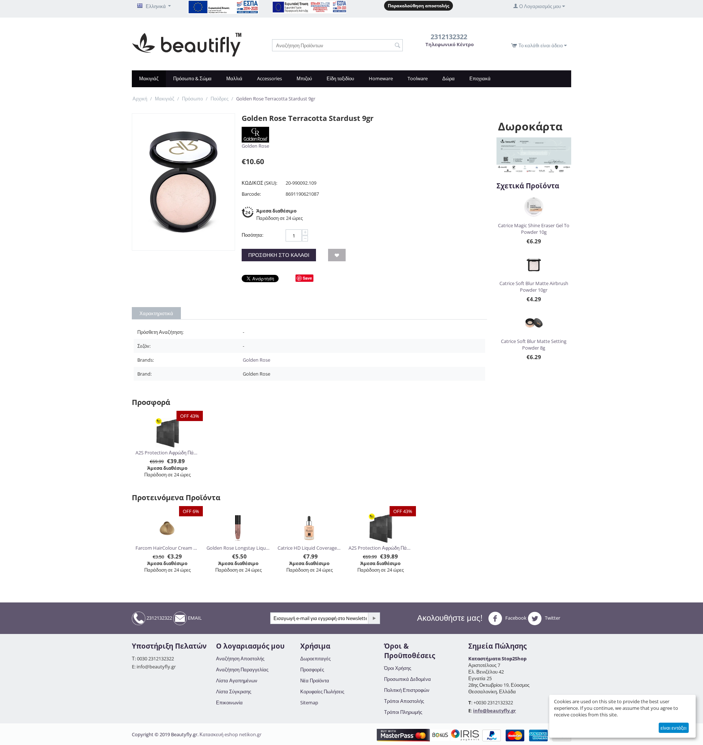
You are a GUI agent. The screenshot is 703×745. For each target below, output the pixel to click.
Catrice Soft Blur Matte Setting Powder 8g (533, 344)
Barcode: (251, 194)
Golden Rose (255, 146)
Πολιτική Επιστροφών (406, 690)
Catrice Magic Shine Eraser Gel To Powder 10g (533, 228)
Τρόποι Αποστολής (404, 701)
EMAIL (194, 618)
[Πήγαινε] (374, 618)
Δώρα (448, 78)
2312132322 (158, 618)
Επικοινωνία (229, 702)
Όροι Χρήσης (397, 668)
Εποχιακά (480, 78)
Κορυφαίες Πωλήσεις (322, 691)
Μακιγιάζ (149, 78)
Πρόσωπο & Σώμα (192, 78)
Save (307, 278)
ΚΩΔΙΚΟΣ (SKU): (259, 183)
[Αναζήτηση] (397, 46)
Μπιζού (304, 78)
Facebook (515, 618)
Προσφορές (312, 669)
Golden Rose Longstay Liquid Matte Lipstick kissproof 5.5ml (239, 548)
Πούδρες (219, 98)
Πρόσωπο (192, 98)
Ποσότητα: (252, 235)
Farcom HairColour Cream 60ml (167, 548)
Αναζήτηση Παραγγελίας (242, 669)
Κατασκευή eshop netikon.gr (230, 734)
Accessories (269, 78)
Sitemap (309, 702)
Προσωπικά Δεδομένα (407, 679)
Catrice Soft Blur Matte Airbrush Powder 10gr (533, 286)
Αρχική (140, 98)
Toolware (418, 78)
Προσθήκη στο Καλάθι (278, 254)
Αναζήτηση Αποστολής (240, 658)
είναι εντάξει (674, 727)
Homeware (381, 78)
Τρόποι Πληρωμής (403, 712)
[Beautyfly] (186, 44)
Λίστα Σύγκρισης (233, 691)
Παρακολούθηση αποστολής (418, 6)
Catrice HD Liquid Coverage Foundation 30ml (310, 548)
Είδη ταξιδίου (340, 78)
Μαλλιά (234, 78)
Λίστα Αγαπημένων (236, 680)
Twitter (552, 618)
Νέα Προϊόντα (314, 680)
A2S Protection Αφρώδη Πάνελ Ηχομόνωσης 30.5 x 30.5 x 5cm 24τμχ (167, 452)
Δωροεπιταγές (315, 658)
